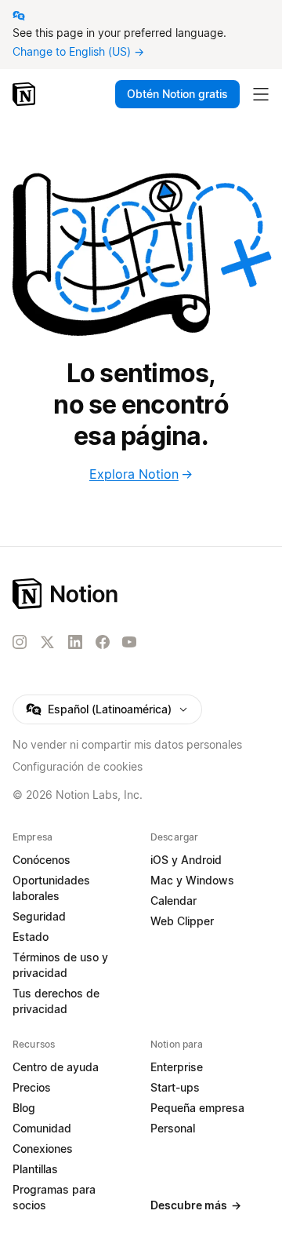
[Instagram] (19, 641)
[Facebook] (102, 641)
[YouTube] (129, 641)
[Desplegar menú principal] (261, 94)
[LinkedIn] (75, 642)
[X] (47, 642)
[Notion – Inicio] (25, 94)
